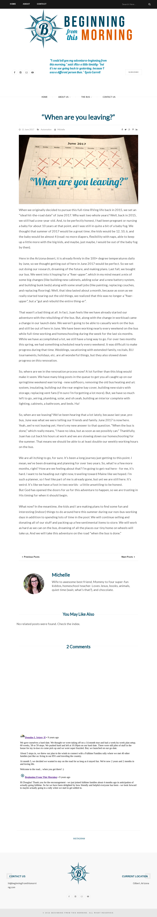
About (26, 4)
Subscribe (133, 72)
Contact (41, 4)
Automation (46, 129)
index (75, 624)
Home (13, 4)
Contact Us (109, 97)
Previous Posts (32, 557)
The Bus (85, 97)
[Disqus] (78, 691)
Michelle (61, 129)
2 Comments (78, 646)
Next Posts (127, 557)
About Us (63, 97)
